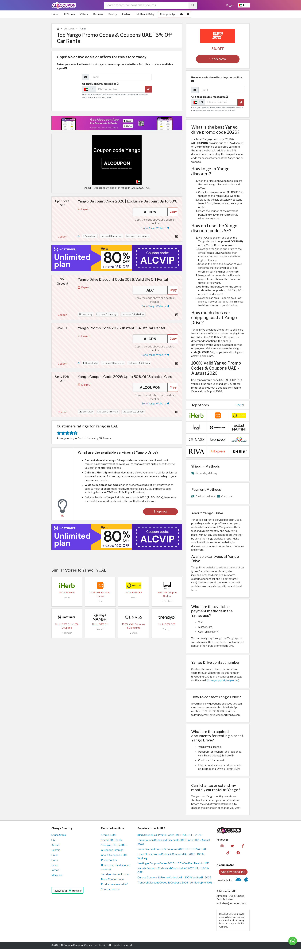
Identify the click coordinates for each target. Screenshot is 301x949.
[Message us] (292, 941)
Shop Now (217, 59)
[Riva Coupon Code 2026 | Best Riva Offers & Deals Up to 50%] (196, 451)
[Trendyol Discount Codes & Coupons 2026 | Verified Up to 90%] (167, 617)
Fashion (126, 14)
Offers (84, 14)
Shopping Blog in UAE (113, 845)
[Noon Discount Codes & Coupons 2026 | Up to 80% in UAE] (133, 585)
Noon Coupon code (112, 879)
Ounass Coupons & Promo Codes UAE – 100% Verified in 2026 (174, 877)
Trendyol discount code (115, 874)
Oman (54, 855)
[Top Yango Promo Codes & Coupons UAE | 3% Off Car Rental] (117, 159)
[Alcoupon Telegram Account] (238, 852)
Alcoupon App (168, 14)
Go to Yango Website (154, 228)
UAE (53, 840)
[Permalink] (79, 236)
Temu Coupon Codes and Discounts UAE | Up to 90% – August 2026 (173, 842)
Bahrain (55, 850)
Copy (173, 211)
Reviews (98, 14)
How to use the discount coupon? (115, 867)
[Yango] (217, 35)
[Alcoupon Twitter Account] (232, 846)
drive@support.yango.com (222, 680)
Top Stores (200, 405)
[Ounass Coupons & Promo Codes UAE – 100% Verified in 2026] (133, 617)
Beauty (112, 14)
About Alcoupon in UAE (114, 855)
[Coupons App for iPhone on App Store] (188, 14)
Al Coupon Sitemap (112, 850)
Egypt (55, 865)
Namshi (100, 629)
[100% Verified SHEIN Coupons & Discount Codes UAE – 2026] (239, 451)
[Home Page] (63, 5)
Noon (133, 597)
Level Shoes (167, 601)
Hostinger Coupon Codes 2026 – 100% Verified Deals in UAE (173, 863)
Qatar (54, 860)
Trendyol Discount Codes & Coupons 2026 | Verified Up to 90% (174, 882)
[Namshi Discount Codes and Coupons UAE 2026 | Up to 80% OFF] (100, 617)
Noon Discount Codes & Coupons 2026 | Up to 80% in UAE (172, 849)
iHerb (67, 597)
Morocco (56, 875)
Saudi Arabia (58, 835)
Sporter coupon (110, 889)
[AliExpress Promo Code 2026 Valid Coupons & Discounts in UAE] (218, 451)
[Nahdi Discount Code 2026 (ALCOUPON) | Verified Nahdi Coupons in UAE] (239, 439)
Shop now (160, 511)
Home (55, 14)
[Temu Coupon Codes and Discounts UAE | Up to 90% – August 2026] (100, 585)
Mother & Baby (145, 14)
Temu (100, 601)
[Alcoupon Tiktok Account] (228, 852)
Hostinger (67, 633)
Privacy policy (109, 860)
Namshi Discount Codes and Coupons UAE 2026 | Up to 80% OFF (173, 870)
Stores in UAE (109, 835)
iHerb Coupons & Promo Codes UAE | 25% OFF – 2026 (169, 835)
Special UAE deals (111, 840)
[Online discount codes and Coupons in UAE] (58, 28)
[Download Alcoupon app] (116, 123)
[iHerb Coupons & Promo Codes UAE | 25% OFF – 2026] (67, 585)
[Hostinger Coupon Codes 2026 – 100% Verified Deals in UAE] (67, 617)
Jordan (55, 870)
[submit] (148, 89)
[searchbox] (146, 5)
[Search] (192, 5)
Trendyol (167, 629)
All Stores (69, 14)
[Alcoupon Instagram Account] (222, 846)
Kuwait (55, 845)
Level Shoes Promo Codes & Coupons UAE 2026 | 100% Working (170, 856)
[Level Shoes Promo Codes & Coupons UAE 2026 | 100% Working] (167, 585)
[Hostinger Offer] (116, 258)
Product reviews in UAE (114, 884)
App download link (233, 872)
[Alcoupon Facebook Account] (242, 846)
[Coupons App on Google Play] (181, 14)
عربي (231, 5)
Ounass (133, 633)
